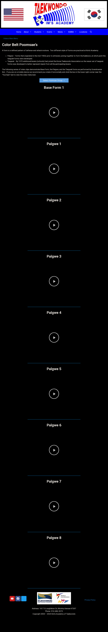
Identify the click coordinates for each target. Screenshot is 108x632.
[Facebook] (18, 598)
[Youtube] (12, 598)
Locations (83, 32)
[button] (91, 32)
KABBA (71, 32)
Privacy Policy (90, 600)
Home (18, 32)
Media (60, 32)
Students (37, 32)
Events (49, 32)
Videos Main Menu (10, 38)
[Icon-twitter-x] (23, 598)
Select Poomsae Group (52, 80)
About (26, 32)
